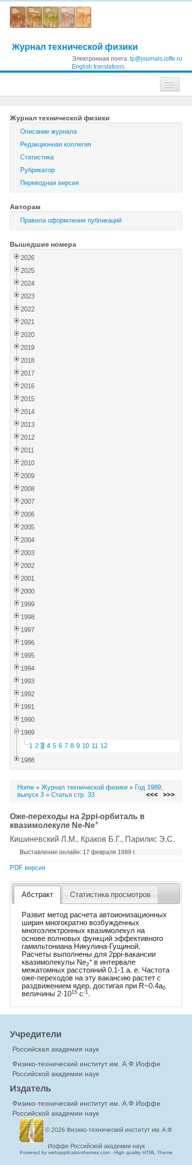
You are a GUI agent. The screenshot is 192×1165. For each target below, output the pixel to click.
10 (85, 746)
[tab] (37, 895)
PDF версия (27, 867)
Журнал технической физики (75, 46)
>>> (169, 794)
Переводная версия (49, 183)
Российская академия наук (55, 1049)
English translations (98, 66)
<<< (152, 794)
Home (25, 787)
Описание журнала (48, 131)
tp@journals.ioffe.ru (156, 58)
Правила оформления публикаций (71, 220)
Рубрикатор (37, 170)
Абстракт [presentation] (37, 895)
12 (103, 746)
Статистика (37, 157)
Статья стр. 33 (73, 794)
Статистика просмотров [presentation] (110, 895)
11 (95, 746)
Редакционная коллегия (55, 144)
